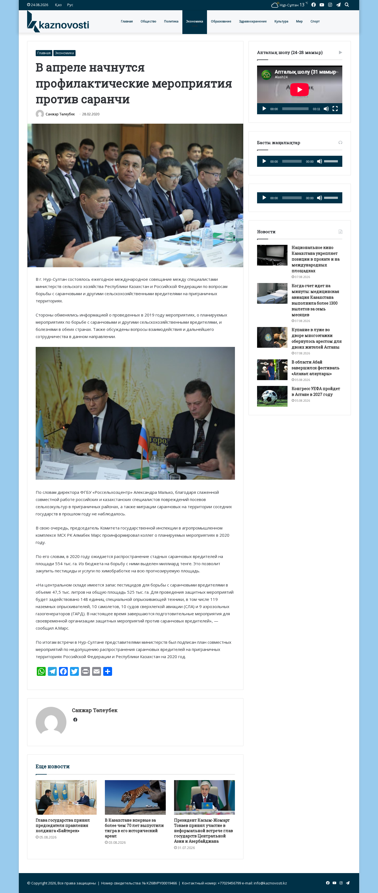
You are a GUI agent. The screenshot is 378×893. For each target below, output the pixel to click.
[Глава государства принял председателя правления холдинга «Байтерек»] (66, 797)
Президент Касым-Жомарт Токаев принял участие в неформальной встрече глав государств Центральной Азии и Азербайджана (203, 830)
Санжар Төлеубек (60, 114)
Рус (70, 4)
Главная (127, 21)
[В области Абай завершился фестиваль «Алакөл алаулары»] (272, 369)
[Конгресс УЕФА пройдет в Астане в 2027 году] (272, 396)
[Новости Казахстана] (58, 21)
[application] (299, 90)
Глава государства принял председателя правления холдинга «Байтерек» (63, 825)
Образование (221, 21)
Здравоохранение (253, 21)
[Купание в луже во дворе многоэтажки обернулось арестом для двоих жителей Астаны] (272, 337)
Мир (299, 21)
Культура (281, 21)
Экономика (194, 21)
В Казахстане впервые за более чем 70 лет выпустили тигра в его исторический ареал (134, 828)
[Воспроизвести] (264, 108)
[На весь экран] (335, 108)
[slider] (332, 161)
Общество (148, 21)
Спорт (315, 21)
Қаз (58, 4)
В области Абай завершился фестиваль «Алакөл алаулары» (316, 367)
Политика (171, 21)
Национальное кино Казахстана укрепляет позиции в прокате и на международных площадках (316, 259)
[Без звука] (326, 108)
